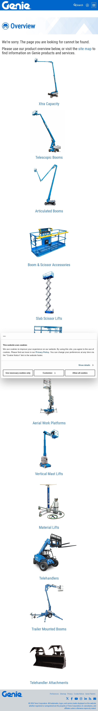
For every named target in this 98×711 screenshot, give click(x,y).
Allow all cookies (80, 373)
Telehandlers (49, 578)
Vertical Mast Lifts (49, 474)
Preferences (54, 694)
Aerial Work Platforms (49, 423)
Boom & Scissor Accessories (49, 265)
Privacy (70, 694)
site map (84, 48)
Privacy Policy (42, 352)
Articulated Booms (49, 211)
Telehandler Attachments (49, 682)
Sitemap (63, 694)
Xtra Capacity (49, 103)
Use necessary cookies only (18, 373)
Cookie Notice (79, 694)
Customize (47, 373)
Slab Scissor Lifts (49, 318)
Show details (84, 365)
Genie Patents (90, 694)
